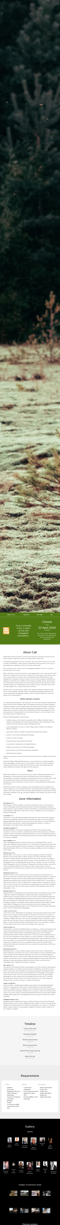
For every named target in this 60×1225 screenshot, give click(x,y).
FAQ (51, 614)
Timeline (26, 614)
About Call (11, 614)
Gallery (40, 614)
